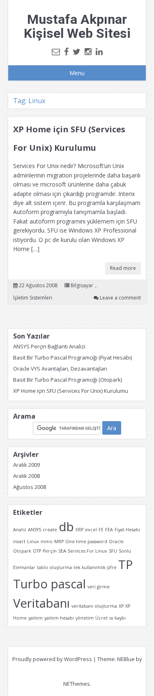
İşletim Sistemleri (32, 297)
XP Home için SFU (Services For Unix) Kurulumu (70, 390)
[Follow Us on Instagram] (88, 51)
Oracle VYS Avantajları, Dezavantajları (60, 368)
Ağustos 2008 (29, 487)
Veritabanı (41, 603)
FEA (109, 529)
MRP (59, 541)
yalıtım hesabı (59, 618)
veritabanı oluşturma (94, 606)
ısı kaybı (117, 618)
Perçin (50, 551)
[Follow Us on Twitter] (76, 51)
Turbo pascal (49, 584)
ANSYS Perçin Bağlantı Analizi (49, 346)
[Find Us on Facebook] (66, 51)
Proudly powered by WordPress (52, 659)
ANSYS (34, 529)
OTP (37, 551)
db (66, 527)
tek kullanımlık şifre (95, 567)
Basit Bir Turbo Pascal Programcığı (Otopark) (67, 379)
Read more (123, 268)
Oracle (116, 541)
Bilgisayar (82, 285)
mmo (47, 541)
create (50, 529)
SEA (62, 551)
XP (121, 606)
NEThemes (76, 683)
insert (19, 541)
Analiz (19, 529)
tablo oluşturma (54, 567)
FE (101, 529)
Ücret (101, 618)
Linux (33, 541)
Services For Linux (87, 551)
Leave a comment (120, 297)
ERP (79, 529)
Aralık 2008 (26, 475)
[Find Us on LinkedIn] (99, 51)
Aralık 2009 (26, 464)
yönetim (85, 618)
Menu (77, 73)
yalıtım (35, 618)
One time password (86, 541)
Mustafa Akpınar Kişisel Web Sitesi (77, 26)
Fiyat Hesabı (127, 529)
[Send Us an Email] (56, 51)
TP (125, 564)
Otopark (22, 551)
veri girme (98, 587)
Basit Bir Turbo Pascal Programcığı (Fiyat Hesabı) (72, 357)
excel (91, 529)
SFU (113, 551)
